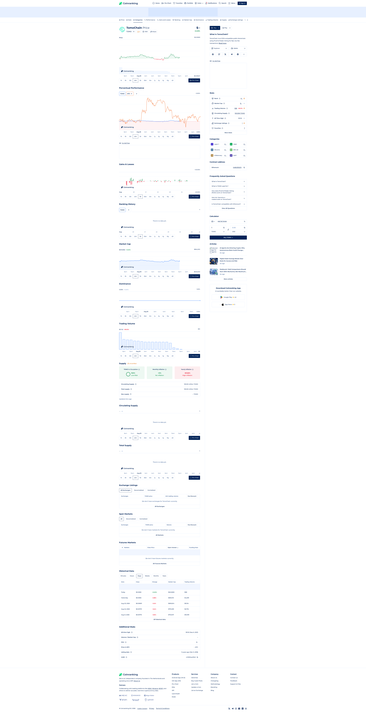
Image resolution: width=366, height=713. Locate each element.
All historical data (160, 619)
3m (150, 80)
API (173, 690)
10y (168, 80)
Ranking (177, 20)
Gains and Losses (165, 20)
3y (159, 80)
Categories (138, 20)
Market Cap (188, 20)
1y (154, 80)
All (172, 80)
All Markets (159, 535)
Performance (150, 20)
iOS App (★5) (176, 681)
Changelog (214, 681)
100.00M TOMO (240, 113)
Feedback (233, 681)
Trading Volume (212, 20)
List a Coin (194, 684)
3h (125, 80)
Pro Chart (175, 684)
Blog (212, 690)
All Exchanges (125, 490)
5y (163, 80)
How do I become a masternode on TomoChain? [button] (221, 198)
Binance (155, 688)
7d (140, 80)
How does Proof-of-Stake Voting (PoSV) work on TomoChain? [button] (223, 192)
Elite (173, 687)
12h (130, 80)
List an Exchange (197, 690)
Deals (174, 697)
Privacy (151, 708)
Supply (224, 20)
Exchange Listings (236, 20)
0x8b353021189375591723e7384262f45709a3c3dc (238, 167)
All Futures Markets (159, 563)
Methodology (215, 684)
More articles (228, 279)
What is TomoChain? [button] (219, 181)
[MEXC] (123, 695)
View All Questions (228, 208)
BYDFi (161, 688)
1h (121, 80)
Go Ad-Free (126, 143)
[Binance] (135, 695)
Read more (222, 43)
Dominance (200, 20)
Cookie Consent (142, 708)
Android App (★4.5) (178, 678)
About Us (137, 681)
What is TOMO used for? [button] (220, 186)
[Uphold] (149, 699)
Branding (214, 687)
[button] (219, 144)
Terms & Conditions (162, 708)
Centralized (151, 490)
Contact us (234, 678)
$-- (241, 103)
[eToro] (135, 700)
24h (135, 80)
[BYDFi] (123, 700)
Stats (129, 20)
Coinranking (130, 3)
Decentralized (139, 490)
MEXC (150, 688)
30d (145, 80)
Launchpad (176, 694)
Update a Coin (196, 687)
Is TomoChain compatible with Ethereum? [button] (226, 204)
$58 (236, 108)
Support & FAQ (235, 684)
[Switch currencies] (228, 229)
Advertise (194, 678)
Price (122, 20)
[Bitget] (149, 695)
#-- (134, 31)
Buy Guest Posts (196, 681)
